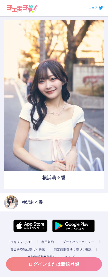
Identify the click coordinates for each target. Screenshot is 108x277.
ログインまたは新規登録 (53, 264)
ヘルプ (69, 257)
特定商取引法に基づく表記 (73, 249)
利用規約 (47, 242)
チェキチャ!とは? (20, 242)
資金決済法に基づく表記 (27, 249)
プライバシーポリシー (78, 242)
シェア (93, 8)
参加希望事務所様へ (42, 257)
